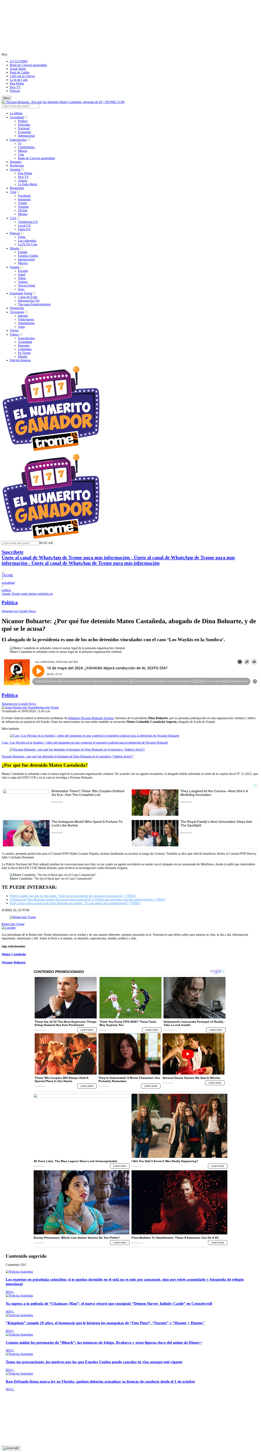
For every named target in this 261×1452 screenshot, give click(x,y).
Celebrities (25, 349)
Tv (20, 143)
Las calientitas (27, 240)
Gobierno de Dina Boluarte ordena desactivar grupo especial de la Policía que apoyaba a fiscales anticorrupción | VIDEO (88, 899)
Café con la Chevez (22, 76)
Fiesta (21, 237)
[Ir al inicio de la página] (11, 1448)
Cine (21, 154)
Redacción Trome (47, 707)
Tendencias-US (28, 222)
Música (22, 150)
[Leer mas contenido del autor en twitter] (9, 927)
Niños (22, 278)
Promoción (17, 308)
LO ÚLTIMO (19, 61)
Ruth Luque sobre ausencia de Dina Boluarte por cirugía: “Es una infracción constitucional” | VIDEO (75, 903)
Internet (23, 315)
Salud (21, 274)
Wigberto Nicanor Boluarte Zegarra (90, 718)
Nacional (24, 128)
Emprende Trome (21, 293)
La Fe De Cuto (27, 244)
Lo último (16, 113)
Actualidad (17, 117)
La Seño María (27, 184)
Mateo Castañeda (14, 954)
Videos (14, 334)
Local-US (24, 225)
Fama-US (24, 229)
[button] (46, 543)
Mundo (14, 248)
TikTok (22, 210)
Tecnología (17, 312)
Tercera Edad (26, 285)
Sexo (21, 289)
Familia (14, 267)
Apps (21, 326)
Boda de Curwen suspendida (28, 65)
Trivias (14, 330)
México (23, 263)
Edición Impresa (20, 360)
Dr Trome (24, 353)
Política (23, 121)
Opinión (15, 169)
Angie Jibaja (18, 68)
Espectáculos (18, 139)
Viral (13, 192)
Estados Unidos (28, 255)
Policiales (24, 124)
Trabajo (23, 282)
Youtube (23, 206)
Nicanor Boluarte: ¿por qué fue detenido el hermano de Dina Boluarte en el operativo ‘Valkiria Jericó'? (67, 756)
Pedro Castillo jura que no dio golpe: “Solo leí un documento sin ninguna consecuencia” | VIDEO (73, 896)
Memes (22, 214)
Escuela (23, 271)
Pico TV (15, 87)
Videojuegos (26, 319)
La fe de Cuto (19, 79)
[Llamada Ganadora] (51, 451)
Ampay (23, 180)
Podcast (15, 90)
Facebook (24, 195)
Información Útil (28, 300)
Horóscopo (17, 165)
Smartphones (26, 323)
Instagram (24, 199)
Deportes (15, 162)
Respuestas (17, 188)
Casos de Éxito (27, 297)
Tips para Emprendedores (34, 304)
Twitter (22, 203)
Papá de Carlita (19, 72)
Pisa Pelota (17, 83)
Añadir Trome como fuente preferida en (27, 593)
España (22, 252)
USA (13, 218)
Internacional (26, 135)
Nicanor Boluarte (14, 962)
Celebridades (26, 147)
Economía (24, 132)
